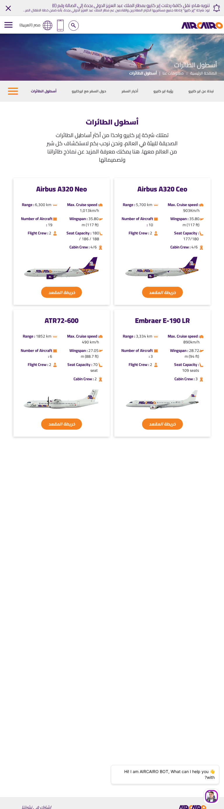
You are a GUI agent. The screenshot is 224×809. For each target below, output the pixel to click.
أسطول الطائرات (44, 91)
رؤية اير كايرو (163, 91)
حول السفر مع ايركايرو (89, 91)
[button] (13, 91)
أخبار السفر (130, 91)
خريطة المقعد (162, 292)
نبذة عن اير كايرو (201, 91)
